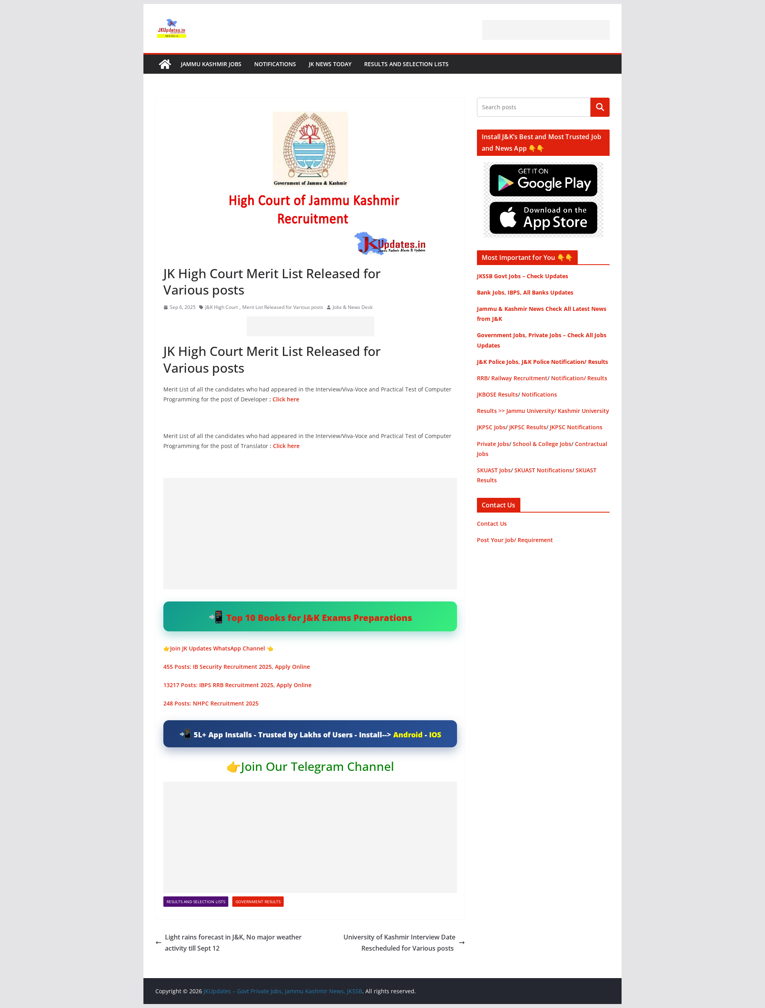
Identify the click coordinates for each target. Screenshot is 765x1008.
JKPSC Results (527, 427)
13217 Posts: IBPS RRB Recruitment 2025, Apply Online (237, 685)
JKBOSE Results (497, 394)
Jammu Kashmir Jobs (211, 64)
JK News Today (330, 64)
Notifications (275, 64)
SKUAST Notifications (543, 470)
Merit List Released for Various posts (282, 307)
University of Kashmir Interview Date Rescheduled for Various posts (399, 943)
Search (600, 107)
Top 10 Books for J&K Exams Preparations (319, 617)
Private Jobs (493, 444)
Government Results (257, 901)
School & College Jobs (542, 444)
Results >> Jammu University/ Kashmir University (543, 411)
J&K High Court (221, 307)
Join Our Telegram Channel (317, 766)
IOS (435, 734)
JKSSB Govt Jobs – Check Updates (522, 276)
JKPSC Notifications (576, 427)
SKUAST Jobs (494, 470)
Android (408, 734)
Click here (286, 399)
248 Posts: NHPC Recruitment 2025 (211, 703)
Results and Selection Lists (406, 64)
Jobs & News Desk (353, 307)
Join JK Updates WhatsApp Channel (217, 648)
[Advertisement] (546, 30)
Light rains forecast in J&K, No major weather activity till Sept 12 (233, 943)
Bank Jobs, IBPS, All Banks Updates (525, 292)
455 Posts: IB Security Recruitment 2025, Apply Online (236, 666)
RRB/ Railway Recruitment (512, 378)
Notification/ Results (579, 378)
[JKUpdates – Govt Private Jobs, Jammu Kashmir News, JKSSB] (165, 64)
